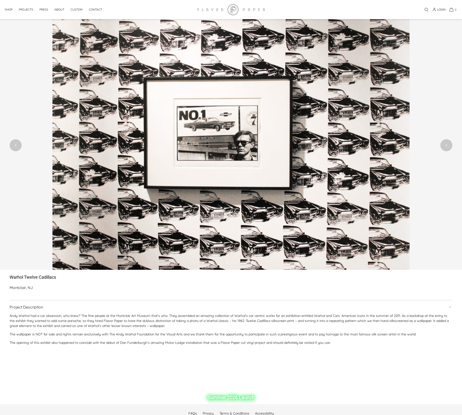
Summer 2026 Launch (231, 397)
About (59, 9)
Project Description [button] (26, 307)
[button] (426, 9)
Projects (26, 9)
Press (43, 9)
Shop (9, 9)
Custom (77, 9)
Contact (95, 9)
